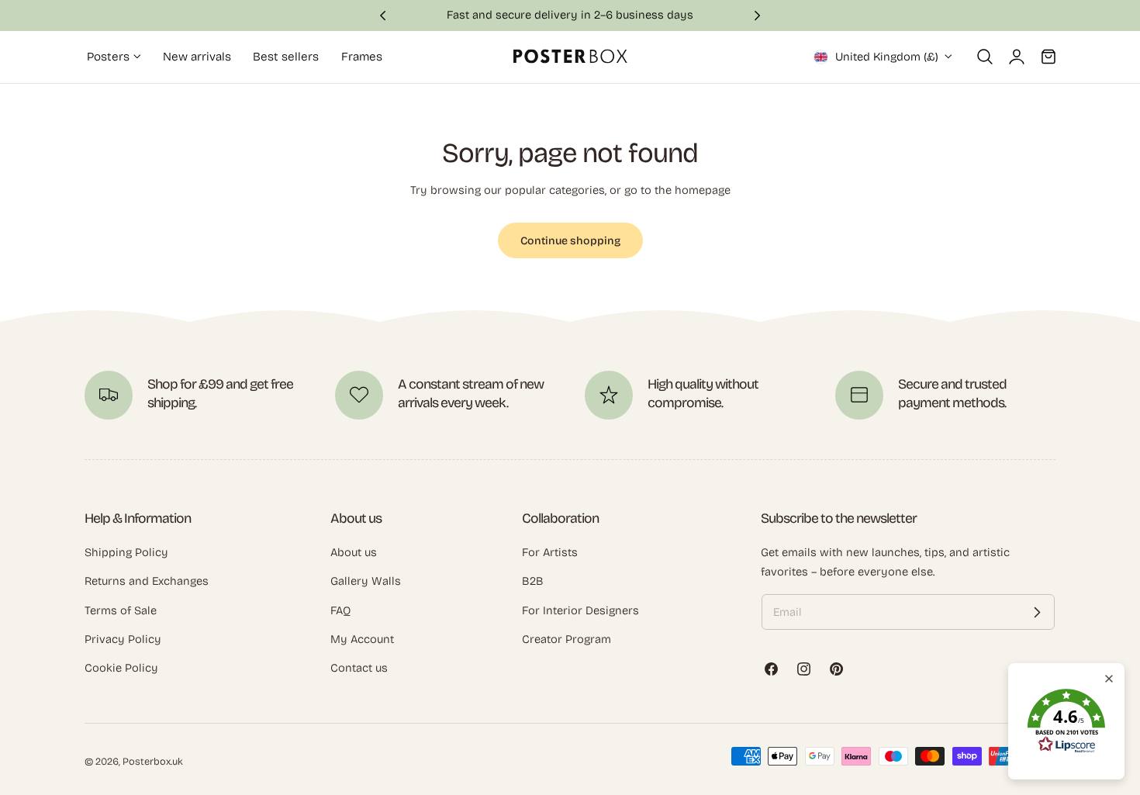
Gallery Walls (365, 581)
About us (353, 552)
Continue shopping (570, 240)
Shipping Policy (126, 552)
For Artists (550, 552)
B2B (533, 581)
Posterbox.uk (153, 761)
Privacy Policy (123, 639)
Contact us (359, 668)
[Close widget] (1109, 678)
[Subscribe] (1036, 612)
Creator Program (566, 639)
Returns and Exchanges (147, 581)
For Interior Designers (580, 610)
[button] (985, 57)
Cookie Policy (121, 668)
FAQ (340, 610)
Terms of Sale (121, 610)
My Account (362, 639)
